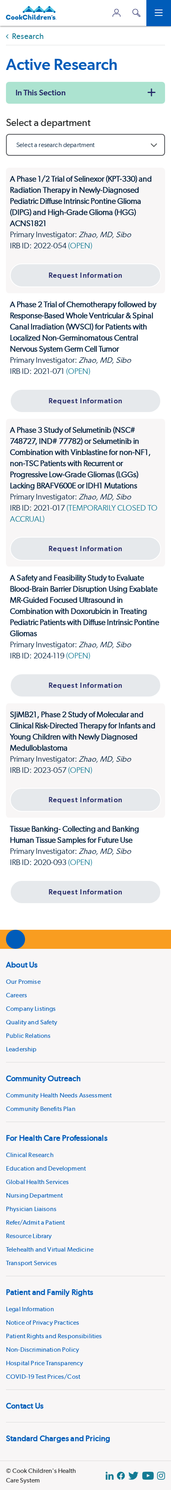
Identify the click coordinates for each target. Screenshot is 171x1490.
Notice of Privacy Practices (42, 1322)
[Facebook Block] (121, 1476)
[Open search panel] (136, 13)
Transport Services (31, 1263)
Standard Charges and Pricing (58, 1438)
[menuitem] (85, 1005)
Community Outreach (43, 1078)
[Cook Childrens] (31, 13)
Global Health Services (37, 1182)
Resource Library (29, 1236)
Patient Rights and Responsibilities (54, 1336)
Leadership (21, 1049)
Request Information (86, 275)
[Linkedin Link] (109, 1476)
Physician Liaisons (31, 1209)
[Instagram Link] (161, 1476)
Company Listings (31, 1008)
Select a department (48, 122)
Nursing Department (34, 1195)
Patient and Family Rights (49, 1292)
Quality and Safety (31, 1022)
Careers (16, 995)
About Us (22, 964)
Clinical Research (30, 1155)
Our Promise (23, 981)
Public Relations (28, 1035)
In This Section (41, 92)
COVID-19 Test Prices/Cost (43, 1376)
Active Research (62, 64)
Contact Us (24, 1406)
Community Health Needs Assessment (59, 1095)
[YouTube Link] (148, 1476)
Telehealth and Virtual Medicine (49, 1249)
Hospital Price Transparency (44, 1363)
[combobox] (85, 145)
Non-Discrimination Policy (42, 1349)
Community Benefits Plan (41, 1109)
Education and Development (46, 1168)
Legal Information (30, 1309)
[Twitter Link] (133, 1476)
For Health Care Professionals (56, 1138)
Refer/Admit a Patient (35, 1222)
